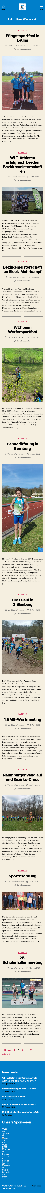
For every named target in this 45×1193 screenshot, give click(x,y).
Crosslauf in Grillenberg (22, 602)
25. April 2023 (35, 337)
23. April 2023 (35, 454)
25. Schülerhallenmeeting (22, 960)
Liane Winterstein (18, 46)
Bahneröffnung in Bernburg (22, 446)
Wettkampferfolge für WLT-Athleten (19, 1089)
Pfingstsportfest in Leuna (22, 38)
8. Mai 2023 (34, 177)
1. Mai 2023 (35, 277)
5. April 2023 (35, 610)
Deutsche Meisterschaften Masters (18, 1104)
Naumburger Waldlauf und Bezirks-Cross (22, 777)
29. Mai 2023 (35, 46)
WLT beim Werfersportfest (22, 329)
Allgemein (22, 30)
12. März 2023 (34, 968)
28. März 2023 (34, 785)
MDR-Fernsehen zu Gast (13, 1096)
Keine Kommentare (24, 49)
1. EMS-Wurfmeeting (22, 719)
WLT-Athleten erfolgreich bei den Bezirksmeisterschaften (22, 164)
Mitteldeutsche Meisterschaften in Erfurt (21, 1112)
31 (31, 1050)
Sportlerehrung (22, 876)
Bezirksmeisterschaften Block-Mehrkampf (22, 269)
